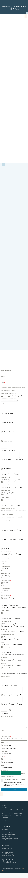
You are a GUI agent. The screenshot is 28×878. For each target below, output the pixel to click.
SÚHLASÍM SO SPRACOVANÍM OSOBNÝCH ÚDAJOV (13, 779)
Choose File (11, 773)
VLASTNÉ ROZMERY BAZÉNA (8, 508)
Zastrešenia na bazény (7, 832)
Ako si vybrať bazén (7, 848)
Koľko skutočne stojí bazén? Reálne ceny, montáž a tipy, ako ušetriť (8, 854)
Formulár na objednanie (7, 840)
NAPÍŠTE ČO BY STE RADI (7, 716)
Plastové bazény (6, 829)
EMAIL (3, 382)
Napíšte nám (5, 817)
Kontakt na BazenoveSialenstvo (10, 838)
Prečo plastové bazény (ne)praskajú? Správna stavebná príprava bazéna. (9, 861)
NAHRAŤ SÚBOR (5, 770)
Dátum (2, 730)
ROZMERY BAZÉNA (6, 736)
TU (8, 784)
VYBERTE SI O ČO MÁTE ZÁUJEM (9, 398)
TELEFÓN (3, 376)
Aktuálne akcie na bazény (8, 834)
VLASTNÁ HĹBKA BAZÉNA (7, 514)
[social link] (3, 820)
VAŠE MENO (4, 364)
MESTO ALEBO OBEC (6, 370)
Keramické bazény (6, 831)
